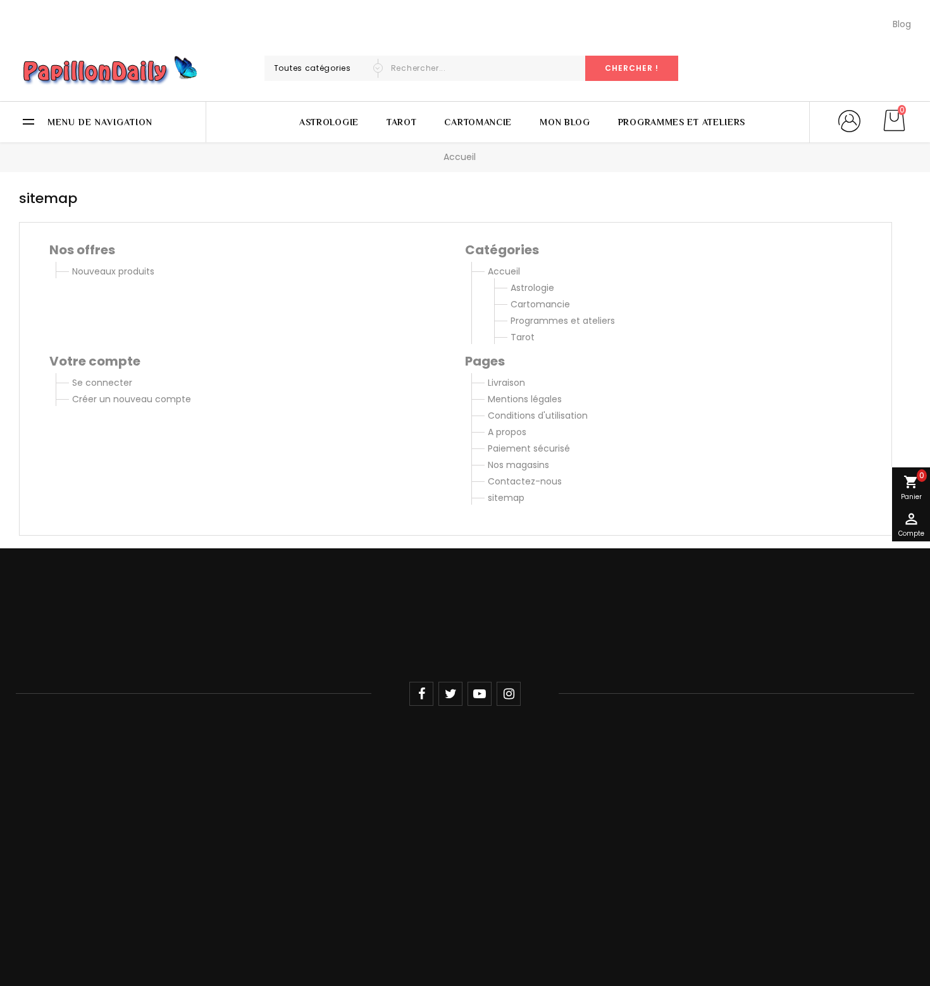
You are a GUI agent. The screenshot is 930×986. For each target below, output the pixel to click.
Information (359, 743)
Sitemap (341, 850)
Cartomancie (478, 122)
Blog (902, 24)
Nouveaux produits (113, 271)
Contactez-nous (525, 481)
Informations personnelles (228, 768)
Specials (341, 768)
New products (353, 788)
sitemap (506, 497)
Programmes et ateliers (681, 122)
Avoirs (184, 809)
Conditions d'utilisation (538, 415)
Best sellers (347, 809)
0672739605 (64, 843)
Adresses (190, 829)
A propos (507, 432)
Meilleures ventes (512, 809)
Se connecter (102, 382)
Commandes (200, 788)
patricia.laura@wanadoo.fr (95, 871)
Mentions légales (525, 399)
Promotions (499, 768)
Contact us (348, 829)
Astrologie (329, 122)
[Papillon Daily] (465, 616)
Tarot (402, 122)
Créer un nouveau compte (131, 399)
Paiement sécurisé (529, 448)
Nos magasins (518, 465)
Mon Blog (565, 122)
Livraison (506, 382)
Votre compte (211, 743)
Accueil (504, 271)
